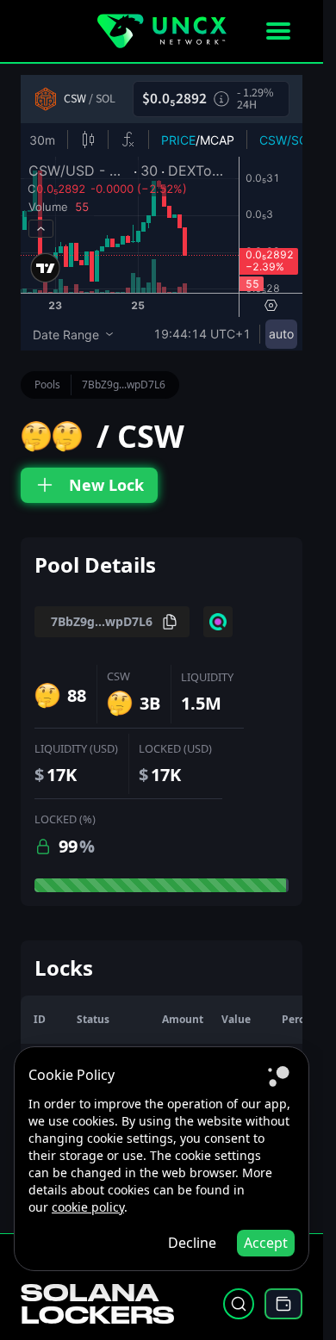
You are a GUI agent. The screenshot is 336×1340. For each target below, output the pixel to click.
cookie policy (88, 1207)
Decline (192, 1242)
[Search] (238, 1303)
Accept (266, 1242)
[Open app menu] (278, 31)
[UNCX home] (162, 31)
